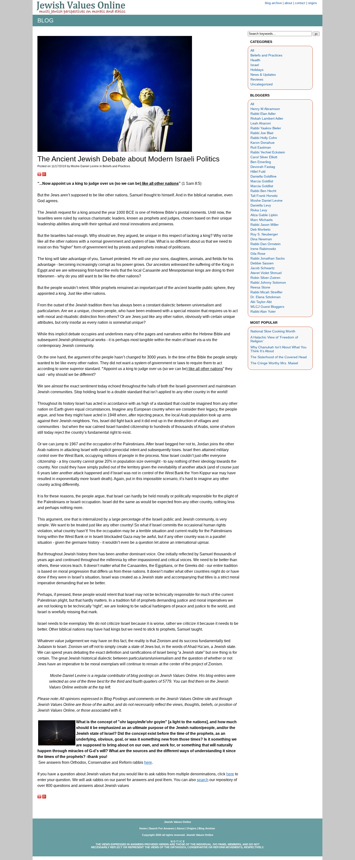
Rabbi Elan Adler (263, 114)
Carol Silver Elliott (263, 157)
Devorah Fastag (262, 167)
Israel (254, 65)
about (288, 3)
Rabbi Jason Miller (264, 225)
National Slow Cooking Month (272, 331)
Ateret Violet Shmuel (266, 273)
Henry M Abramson (265, 109)
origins (312, 3)
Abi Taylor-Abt (261, 302)
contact (300, 3)
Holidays (256, 70)
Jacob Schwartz (262, 268)
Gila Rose (257, 253)
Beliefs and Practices (266, 55)
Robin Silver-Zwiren (265, 278)
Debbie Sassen (262, 263)
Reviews (256, 79)
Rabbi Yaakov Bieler (265, 128)
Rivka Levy (258, 210)
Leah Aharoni (260, 123)
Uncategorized (261, 84)
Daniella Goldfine (263, 176)
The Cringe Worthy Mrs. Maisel (274, 363)
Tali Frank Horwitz (264, 196)
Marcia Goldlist (261, 181)
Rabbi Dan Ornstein (265, 244)
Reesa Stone (260, 287)
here (148, 762)
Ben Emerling (260, 162)
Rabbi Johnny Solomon (268, 282)
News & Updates (263, 74)
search (202, 780)
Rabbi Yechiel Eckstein (267, 152)
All (252, 50)
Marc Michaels (261, 220)
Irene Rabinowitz (263, 249)
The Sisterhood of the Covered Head (278, 357)
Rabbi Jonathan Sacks (267, 258)
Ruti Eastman (260, 147)
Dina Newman (261, 239)
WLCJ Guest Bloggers (267, 307)
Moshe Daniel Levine (266, 200)
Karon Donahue (262, 142)
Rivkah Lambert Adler (266, 118)
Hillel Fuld (257, 171)
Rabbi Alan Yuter (263, 311)
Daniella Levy (260, 205)
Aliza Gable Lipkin (264, 215)
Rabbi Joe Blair (262, 133)
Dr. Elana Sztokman (265, 297)
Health (255, 60)
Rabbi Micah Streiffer (266, 292)
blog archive (273, 3)
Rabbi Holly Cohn (263, 138)
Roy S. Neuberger (264, 234)
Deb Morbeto (260, 229)
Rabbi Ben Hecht (263, 191)
